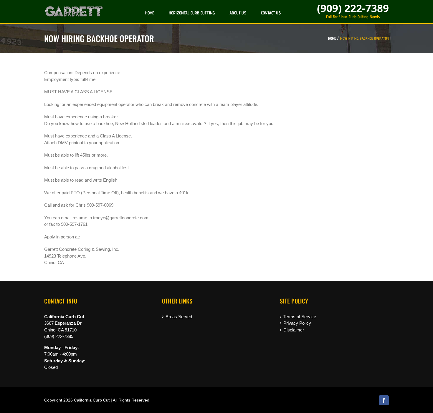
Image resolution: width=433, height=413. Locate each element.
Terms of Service (299, 316)
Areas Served (179, 316)
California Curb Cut (92, 400)
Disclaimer (293, 329)
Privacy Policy (297, 323)
